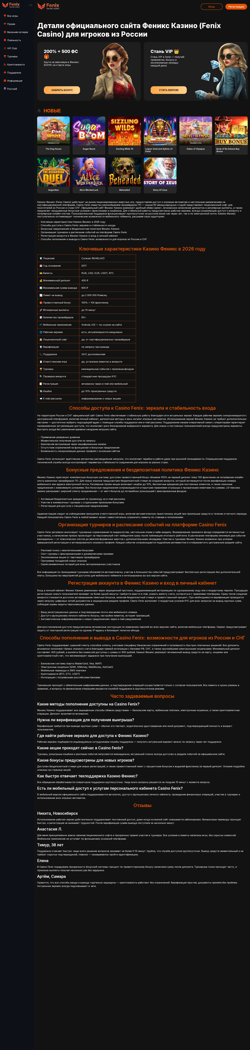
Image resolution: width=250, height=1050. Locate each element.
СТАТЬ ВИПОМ (168, 90)
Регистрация (236, 6)
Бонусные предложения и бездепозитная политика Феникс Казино (80, 228)
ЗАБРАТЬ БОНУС (62, 90)
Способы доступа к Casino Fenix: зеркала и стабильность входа (78, 225)
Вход (212, 6)
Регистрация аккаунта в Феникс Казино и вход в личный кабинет (79, 235)
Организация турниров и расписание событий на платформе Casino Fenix (84, 232)
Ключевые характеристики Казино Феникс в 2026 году (73, 221)
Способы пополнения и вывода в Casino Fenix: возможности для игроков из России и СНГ (94, 239)
